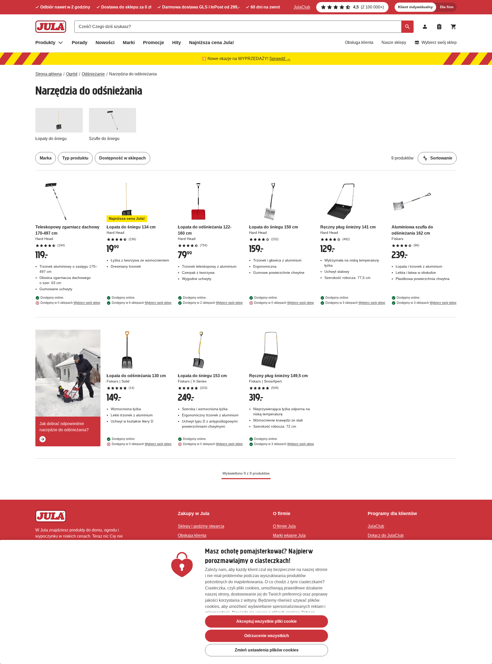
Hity (176, 42)
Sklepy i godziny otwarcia (201, 526)
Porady (79, 42)
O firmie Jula (284, 526)
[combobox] (244, 27)
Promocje (153, 42)
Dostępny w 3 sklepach (355, 303)
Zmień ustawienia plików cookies (267, 650)
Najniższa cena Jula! (211, 42)
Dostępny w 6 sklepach (141, 303)
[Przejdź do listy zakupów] (439, 27)
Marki (129, 42)
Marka (46, 158)
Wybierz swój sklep (439, 42)
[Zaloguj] (425, 27)
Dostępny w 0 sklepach (70, 303)
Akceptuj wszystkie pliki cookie (266, 621)
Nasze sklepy (394, 42)
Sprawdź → (280, 58)
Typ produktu (75, 158)
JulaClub (302, 7)
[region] (246, 602)
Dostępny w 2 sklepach (213, 303)
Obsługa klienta (359, 42)
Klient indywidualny (415, 7)
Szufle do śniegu (104, 138)
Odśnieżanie (93, 74)
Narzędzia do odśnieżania (133, 74)
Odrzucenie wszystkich (266, 635)
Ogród (71, 74)
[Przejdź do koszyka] (453, 27)
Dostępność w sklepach (122, 158)
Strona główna (48, 74)
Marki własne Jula (289, 535)
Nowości (105, 42)
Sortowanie (441, 158)
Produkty (45, 42)
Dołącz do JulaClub (386, 535)
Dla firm (446, 7)
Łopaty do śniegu (51, 138)
